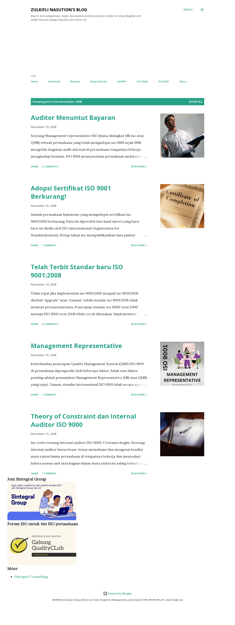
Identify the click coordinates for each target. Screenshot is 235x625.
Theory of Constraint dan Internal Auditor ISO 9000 (83, 420)
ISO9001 (122, 81)
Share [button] (34, 166)
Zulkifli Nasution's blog (59, 9)
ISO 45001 (142, 81)
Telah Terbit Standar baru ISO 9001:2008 (77, 271)
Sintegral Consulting (31, 576)
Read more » (139, 166)
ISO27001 (163, 81)
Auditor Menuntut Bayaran (73, 117)
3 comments (50, 324)
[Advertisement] (103, 48)
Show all (195, 102)
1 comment (49, 245)
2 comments (50, 166)
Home (34, 81)
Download (54, 81)
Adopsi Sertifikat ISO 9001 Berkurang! (71, 192)
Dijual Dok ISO (98, 81)
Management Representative (76, 345)
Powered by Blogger (119, 593)
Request (75, 81)
